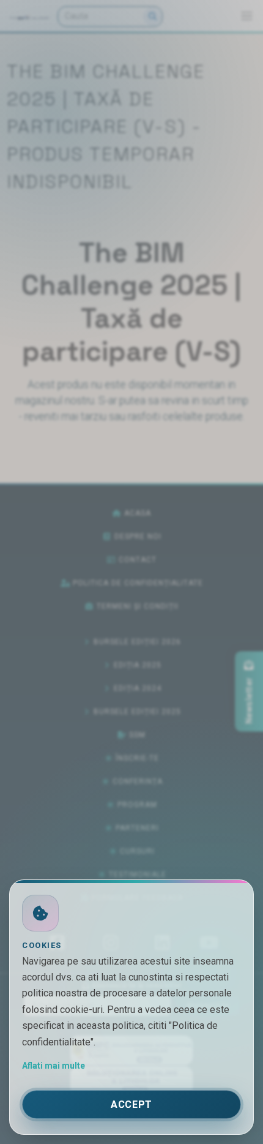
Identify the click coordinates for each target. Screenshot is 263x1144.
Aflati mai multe (53, 1066)
